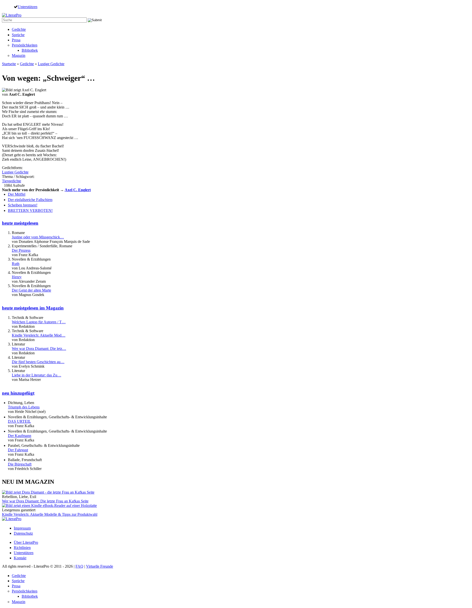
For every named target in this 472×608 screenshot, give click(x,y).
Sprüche (18, 35)
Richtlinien (22, 548)
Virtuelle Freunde (99, 566)
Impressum (22, 528)
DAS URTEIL (19, 421)
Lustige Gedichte (51, 64)
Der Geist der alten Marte (31, 290)
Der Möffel (16, 194)
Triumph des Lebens (24, 407)
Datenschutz (23, 533)
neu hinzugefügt (18, 393)
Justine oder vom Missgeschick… (38, 237)
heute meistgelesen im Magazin (33, 308)
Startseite (9, 64)
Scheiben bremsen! (22, 205)
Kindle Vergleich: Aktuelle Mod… (38, 335)
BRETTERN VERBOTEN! (30, 210)
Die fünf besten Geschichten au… (38, 362)
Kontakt (20, 558)
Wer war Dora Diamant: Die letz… (39, 348)
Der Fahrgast (18, 450)
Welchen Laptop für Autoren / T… (39, 322)
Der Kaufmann (19, 436)
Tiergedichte (11, 181)
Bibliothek (30, 50)
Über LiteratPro (26, 542)
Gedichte (19, 29)
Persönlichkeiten (24, 45)
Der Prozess (21, 250)
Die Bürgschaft (19, 464)
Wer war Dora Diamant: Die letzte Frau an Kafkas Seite (45, 501)
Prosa (16, 40)
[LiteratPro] (11, 15)
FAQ (79, 566)
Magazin (18, 55)
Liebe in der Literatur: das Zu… (36, 375)
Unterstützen (27, 7)
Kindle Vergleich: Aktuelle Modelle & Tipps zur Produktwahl (49, 514)
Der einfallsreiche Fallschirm (30, 200)
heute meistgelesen (20, 223)
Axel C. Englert (78, 190)
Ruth (15, 264)
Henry (17, 277)
